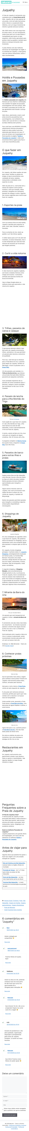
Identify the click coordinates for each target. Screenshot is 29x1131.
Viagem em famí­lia (14, 903)
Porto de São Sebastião (10, 877)
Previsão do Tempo (9, 870)
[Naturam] (10, 2)
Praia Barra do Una (9, 729)
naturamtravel (12, 948)
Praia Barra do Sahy (17, 703)
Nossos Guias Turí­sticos (11, 900)
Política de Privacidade (11, 1127)
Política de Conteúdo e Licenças (17, 1125)
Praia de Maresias (9, 907)
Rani (8, 928)
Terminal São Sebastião (10, 882)
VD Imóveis (16, 419)
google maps (9, 646)
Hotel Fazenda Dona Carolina (13, 910)
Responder (7, 942)
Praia (20, 900)
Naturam (10, 997)
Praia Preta (22, 686)
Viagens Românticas (18, 905)
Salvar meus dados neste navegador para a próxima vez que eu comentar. (15, 1109)
